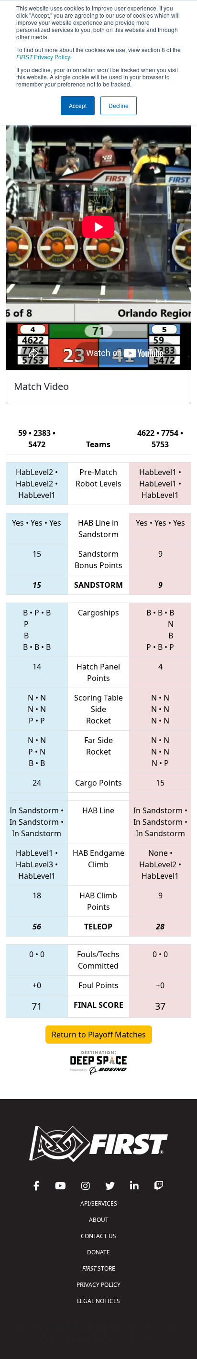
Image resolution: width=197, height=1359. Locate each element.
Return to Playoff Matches (99, 1034)
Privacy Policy (43, 57)
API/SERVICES (98, 1203)
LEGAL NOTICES (98, 1301)
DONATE (98, 1252)
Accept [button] (78, 105)
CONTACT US (98, 1236)
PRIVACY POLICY (98, 1285)
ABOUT (99, 1220)
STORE (98, 1268)
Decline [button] (119, 105)
